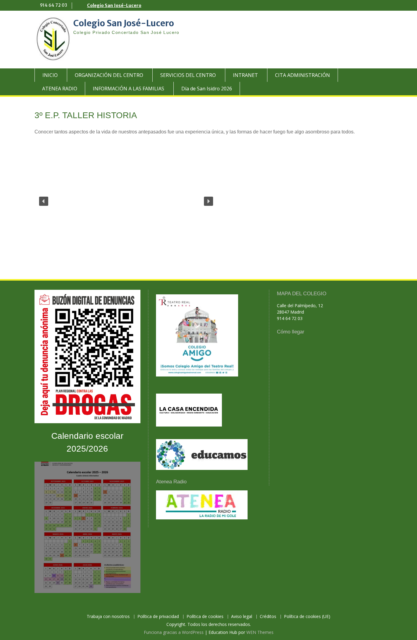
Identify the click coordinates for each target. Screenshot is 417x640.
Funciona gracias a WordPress (174, 632)
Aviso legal (241, 617)
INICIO (50, 75)
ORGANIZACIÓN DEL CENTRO (109, 75)
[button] (43, 201)
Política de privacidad (158, 617)
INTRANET (245, 75)
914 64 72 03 (53, 5)
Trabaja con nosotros (108, 617)
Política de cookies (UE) (307, 617)
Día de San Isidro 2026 (206, 88)
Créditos (268, 617)
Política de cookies (205, 617)
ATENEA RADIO (59, 88)
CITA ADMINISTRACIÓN (302, 75)
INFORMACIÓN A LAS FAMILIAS (128, 88)
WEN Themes (260, 632)
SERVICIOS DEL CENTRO (188, 75)
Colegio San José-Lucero (114, 5)
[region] (208, 201)
